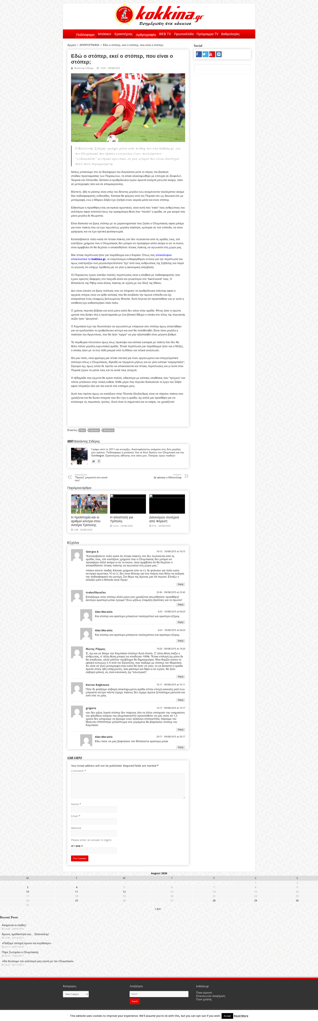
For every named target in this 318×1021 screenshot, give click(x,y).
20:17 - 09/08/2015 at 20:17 (170, 736)
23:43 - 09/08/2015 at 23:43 (170, 592)
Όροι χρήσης (204, 999)
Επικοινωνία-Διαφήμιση (210, 996)
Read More (241, 1016)
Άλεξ (82, 430)
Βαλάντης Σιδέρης (83, 68)
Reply (180, 584)
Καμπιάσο (94, 430)
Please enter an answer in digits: (91, 840)
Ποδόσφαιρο (85, 35)
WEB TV (165, 34)
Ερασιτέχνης (123, 34)
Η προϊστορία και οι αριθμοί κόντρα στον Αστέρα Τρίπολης (85, 521)
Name (76, 804)
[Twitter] (206, 54)
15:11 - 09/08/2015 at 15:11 (170, 684)
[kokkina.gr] (159, 14)
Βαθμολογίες (230, 34)
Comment (78, 771)
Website (76, 828)
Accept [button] (227, 1016)
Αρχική (70, 33)
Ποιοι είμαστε (204, 992)
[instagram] (219, 54)
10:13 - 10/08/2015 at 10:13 (170, 551)
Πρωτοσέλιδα (184, 34)
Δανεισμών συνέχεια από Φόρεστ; (164, 519)
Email (75, 816)
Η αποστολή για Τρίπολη (121, 519)
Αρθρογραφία (146, 35)
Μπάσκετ (104, 34)
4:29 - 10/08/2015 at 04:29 (171, 611)
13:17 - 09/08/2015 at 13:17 (170, 708)
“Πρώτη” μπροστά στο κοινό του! (91, 478)
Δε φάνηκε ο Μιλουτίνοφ (167, 476)
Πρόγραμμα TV (207, 34)
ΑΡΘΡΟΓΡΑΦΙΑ (89, 45)
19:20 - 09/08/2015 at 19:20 (170, 648)
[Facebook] (199, 54)
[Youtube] (212, 54)
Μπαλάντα (108, 430)
